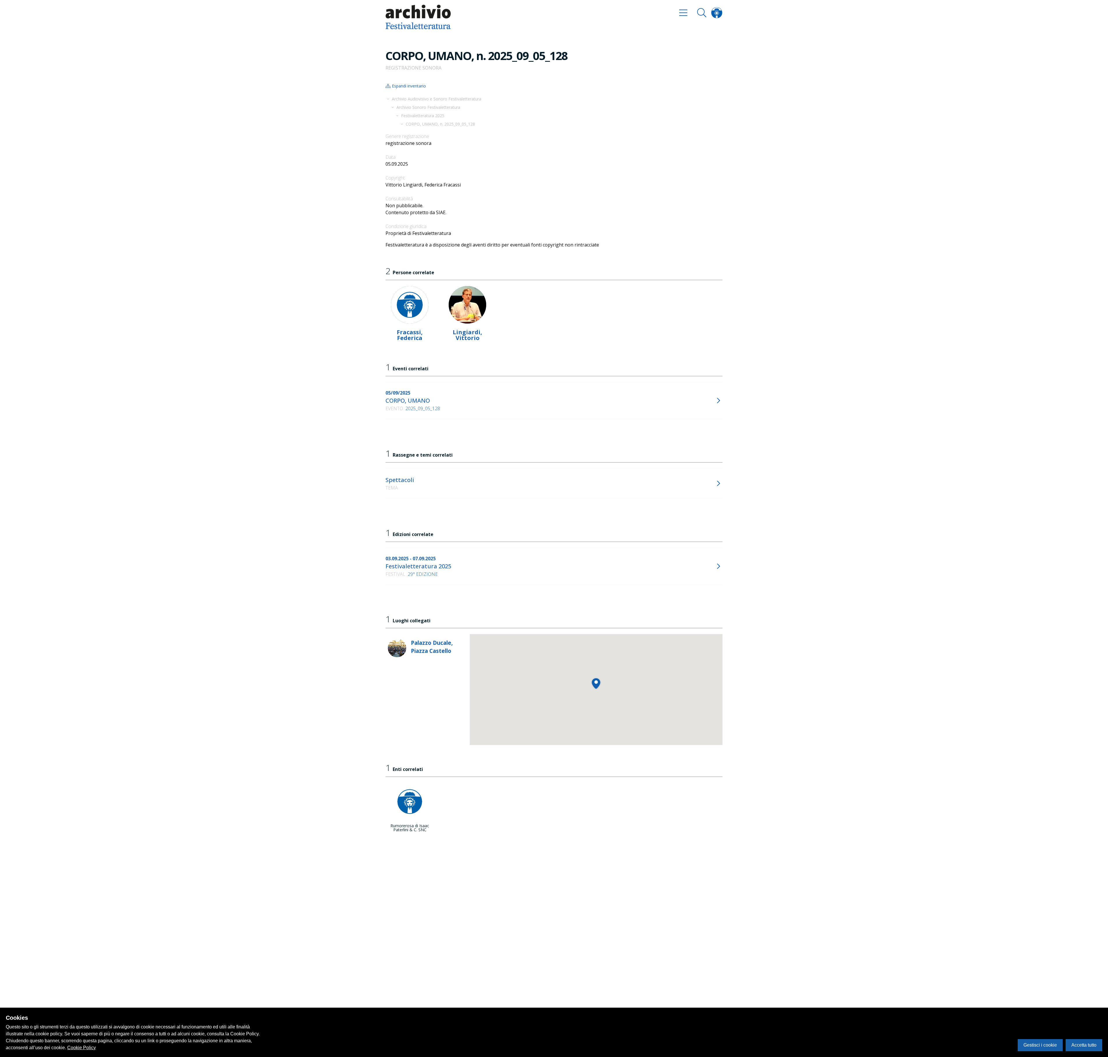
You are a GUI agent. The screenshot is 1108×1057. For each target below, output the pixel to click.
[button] (596, 683)
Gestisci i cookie (1040, 1045)
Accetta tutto (1083, 1045)
